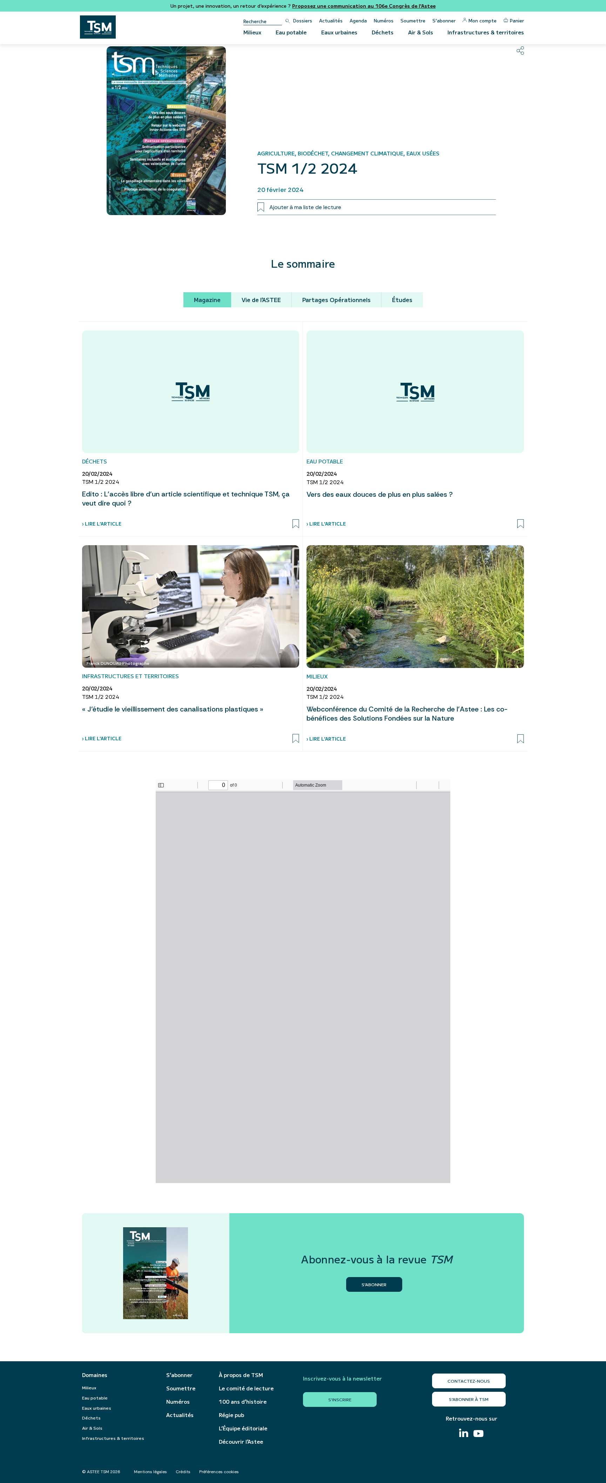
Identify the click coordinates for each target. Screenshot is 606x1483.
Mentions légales (150, 1472)
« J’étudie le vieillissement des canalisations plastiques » (172, 709)
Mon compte (483, 20)
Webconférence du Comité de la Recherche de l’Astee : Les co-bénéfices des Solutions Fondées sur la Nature (407, 713)
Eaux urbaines (339, 32)
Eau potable (291, 32)
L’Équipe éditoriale (243, 1428)
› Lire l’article (101, 523)
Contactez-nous (468, 1381)
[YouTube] (478, 1434)
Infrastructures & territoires (485, 32)
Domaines (94, 1375)
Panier (517, 20)
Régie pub (231, 1415)
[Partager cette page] (520, 50)
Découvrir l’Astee (241, 1441)
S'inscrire (339, 1399)
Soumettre (412, 20)
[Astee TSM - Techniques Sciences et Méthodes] (98, 27)
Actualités (331, 20)
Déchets (382, 32)
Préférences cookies (219, 1472)
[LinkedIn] (463, 1434)
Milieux (252, 32)
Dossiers (302, 20)
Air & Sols (420, 32)
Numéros (383, 20)
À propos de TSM (241, 1375)
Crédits (183, 1472)
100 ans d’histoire (243, 1401)
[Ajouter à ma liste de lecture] (295, 523)
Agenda (358, 20)
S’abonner (444, 20)
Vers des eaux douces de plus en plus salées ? (380, 494)
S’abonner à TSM (469, 1399)
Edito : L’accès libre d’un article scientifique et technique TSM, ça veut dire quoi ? (186, 498)
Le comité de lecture (246, 1388)
